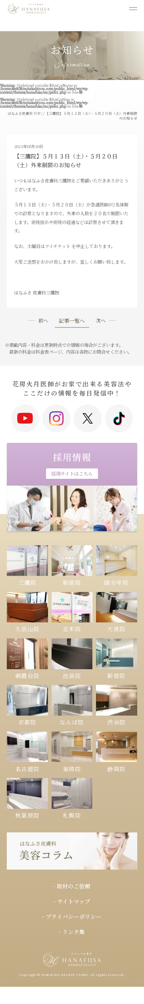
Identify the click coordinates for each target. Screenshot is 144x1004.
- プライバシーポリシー (72, 916)
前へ (43, 320)
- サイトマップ (72, 901)
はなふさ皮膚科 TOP (24, 113)
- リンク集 (72, 932)
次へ (101, 320)
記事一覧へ (72, 321)
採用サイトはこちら (72, 473)
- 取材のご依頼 (71, 886)
